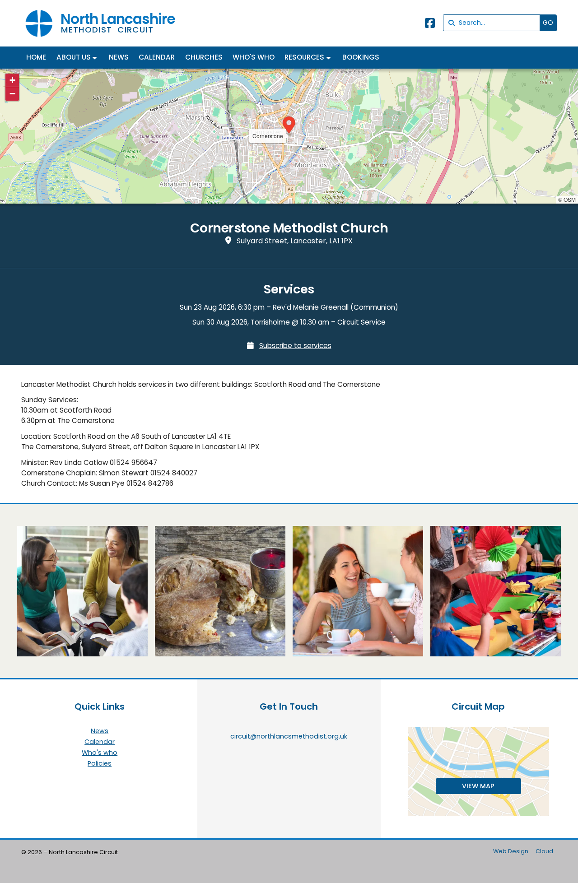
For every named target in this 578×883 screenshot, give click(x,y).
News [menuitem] (119, 57)
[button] (289, 126)
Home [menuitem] (36, 57)
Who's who (99, 753)
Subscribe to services (295, 345)
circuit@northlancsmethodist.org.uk (288, 736)
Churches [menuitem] (204, 57)
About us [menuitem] (73, 57)
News (99, 731)
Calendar (99, 742)
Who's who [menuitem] (254, 57)
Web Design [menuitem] (510, 851)
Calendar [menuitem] (157, 57)
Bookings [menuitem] (360, 57)
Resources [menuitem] (304, 57)
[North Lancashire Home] (39, 23)
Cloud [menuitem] (544, 851)
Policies (100, 763)
